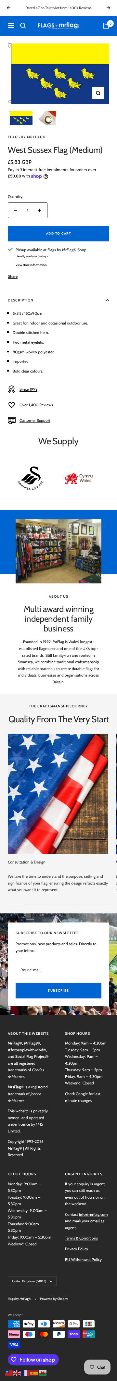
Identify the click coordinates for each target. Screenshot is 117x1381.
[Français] (26, 1372)
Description (20, 300)
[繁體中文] (9, 1372)
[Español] (34, 1372)
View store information (31, 265)
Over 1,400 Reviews (36, 404)
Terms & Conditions (81, 1238)
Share (13, 276)
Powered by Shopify (54, 1299)
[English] (17, 1372)
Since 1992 (28, 389)
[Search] (23, 26)
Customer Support (35, 420)
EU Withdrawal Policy (83, 1259)
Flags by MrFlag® (27, 137)
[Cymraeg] (43, 1372)
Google (82, 1093)
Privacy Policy (76, 1248)
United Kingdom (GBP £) (29, 1281)
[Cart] (106, 26)
